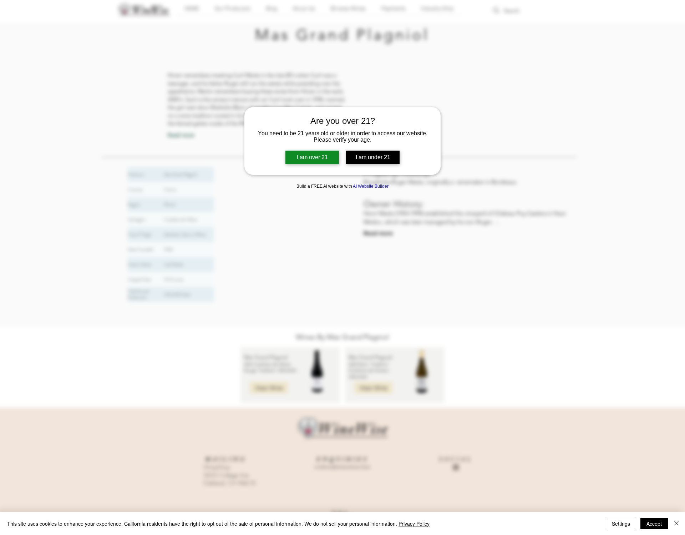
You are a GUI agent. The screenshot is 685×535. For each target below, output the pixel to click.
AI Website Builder (371, 186)
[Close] (676, 523)
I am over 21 (312, 157)
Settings (621, 523)
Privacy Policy (414, 523)
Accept (654, 523)
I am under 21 (373, 157)
